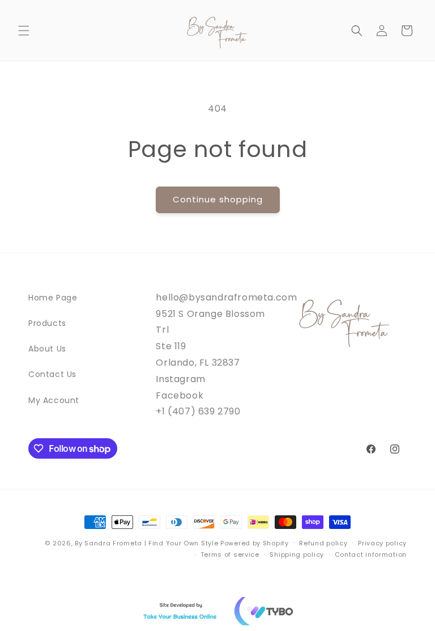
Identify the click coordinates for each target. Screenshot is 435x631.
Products (47, 323)
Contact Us (52, 374)
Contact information (371, 554)
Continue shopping (218, 199)
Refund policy (323, 543)
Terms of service (230, 554)
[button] (23, 30)
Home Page (52, 297)
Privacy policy (382, 543)
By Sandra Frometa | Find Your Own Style (146, 543)
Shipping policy (297, 554)
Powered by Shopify (254, 543)
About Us (47, 348)
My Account (53, 400)
